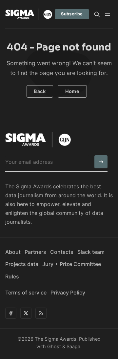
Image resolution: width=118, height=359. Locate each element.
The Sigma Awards (55, 339)
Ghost (54, 346)
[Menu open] (107, 14)
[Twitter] (25, 313)
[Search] (97, 14)
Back (40, 91)
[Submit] (101, 161)
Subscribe (72, 13)
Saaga (73, 346)
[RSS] (41, 313)
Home (72, 91)
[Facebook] (10, 313)
